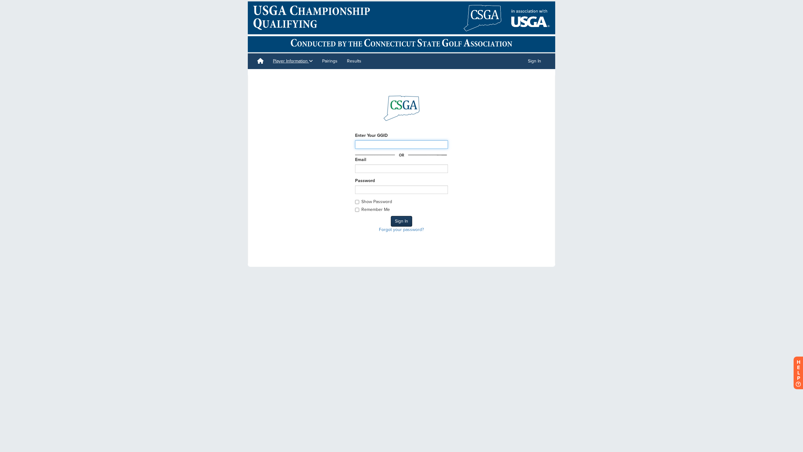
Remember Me (375, 209)
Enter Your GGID (371, 135)
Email (360, 159)
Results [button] (354, 61)
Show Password (376, 201)
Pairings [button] (330, 61)
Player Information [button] (291, 61)
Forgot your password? (401, 229)
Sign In (534, 61)
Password (365, 180)
